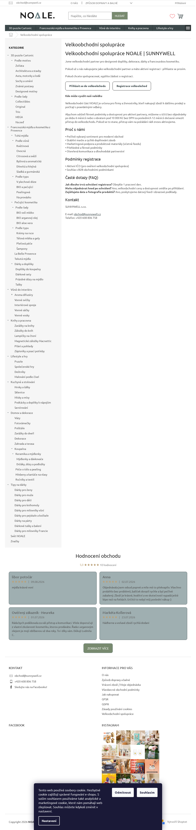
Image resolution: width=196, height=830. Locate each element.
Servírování (21, 407)
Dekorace (20, 438)
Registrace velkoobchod (132, 86)
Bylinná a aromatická (28, 161)
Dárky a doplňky (24, 264)
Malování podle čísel (27, 376)
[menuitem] (20, 28)
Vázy (17, 418)
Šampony (21, 248)
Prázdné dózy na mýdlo (29, 279)
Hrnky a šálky (22, 387)
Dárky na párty (23, 520)
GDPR (105, 704)
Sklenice (20, 392)
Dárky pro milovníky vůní (29, 510)
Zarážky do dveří (24, 433)
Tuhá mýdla (21, 135)
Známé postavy (25, 86)
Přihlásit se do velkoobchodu (87, 86)
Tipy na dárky (18, 484)
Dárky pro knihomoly (27, 505)
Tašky (19, 284)
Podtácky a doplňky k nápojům (33, 402)
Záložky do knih (24, 330)
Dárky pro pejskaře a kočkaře (32, 515)
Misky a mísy (22, 397)
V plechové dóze (26, 181)
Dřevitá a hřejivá (26, 166)
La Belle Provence (25, 253)
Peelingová (23, 192)
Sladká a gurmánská (28, 171)
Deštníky (20, 371)
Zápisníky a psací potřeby (30, 351)
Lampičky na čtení (25, 335)
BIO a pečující (24, 187)
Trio (18, 111)
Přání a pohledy (24, 346)
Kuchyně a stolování (23, 382)
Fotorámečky (22, 423)
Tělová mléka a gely (28, 238)
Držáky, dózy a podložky (30, 464)
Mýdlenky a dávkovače (29, 459)
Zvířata (20, 65)
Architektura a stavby (28, 70)
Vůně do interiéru (21, 289)
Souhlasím (147, 792)
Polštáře (20, 428)
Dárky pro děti (23, 500)
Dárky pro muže (24, 495)
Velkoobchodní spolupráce (118, 713)
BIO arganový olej (27, 217)
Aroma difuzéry (24, 294)
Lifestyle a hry (19, 356)
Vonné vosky (22, 315)
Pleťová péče (24, 243)
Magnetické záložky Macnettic (33, 341)
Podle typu (22, 176)
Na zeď (20, 122)
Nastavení (49, 821)
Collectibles (23, 101)
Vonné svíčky (22, 300)
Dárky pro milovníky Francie (31, 530)
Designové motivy (26, 91)
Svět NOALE (18, 536)
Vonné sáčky (22, 310)
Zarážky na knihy (24, 325)
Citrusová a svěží (26, 156)
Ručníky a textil (25, 479)
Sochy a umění (24, 81)
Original (20, 106)
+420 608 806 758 (25, 681)
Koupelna (20, 448)
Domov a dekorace (22, 412)
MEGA (19, 117)
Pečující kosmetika (26, 202)
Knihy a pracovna (21, 320)
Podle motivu (23, 60)
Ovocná (21, 151)
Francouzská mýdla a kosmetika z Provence (30, 128)
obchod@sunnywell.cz (28, 675)
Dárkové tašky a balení (28, 525)
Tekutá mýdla (23, 258)
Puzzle (19, 361)
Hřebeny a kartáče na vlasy (31, 474)
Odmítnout (123, 792)
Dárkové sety (23, 274)
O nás (74, 3)
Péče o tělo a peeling (28, 469)
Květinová (22, 146)
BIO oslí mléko (25, 212)
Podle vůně (22, 140)
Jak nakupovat (110, 694)
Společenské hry (24, 366)
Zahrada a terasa (24, 443)
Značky (15, 541)
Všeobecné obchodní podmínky (121, 689)
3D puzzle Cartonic (22, 55)
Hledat (120, 15)
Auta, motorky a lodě (28, 75)
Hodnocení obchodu (98, 556)
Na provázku (23, 197)
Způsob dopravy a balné (102, 3)
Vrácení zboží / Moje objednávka (121, 684)
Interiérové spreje (25, 305)
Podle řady (21, 96)
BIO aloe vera (24, 223)
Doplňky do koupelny (28, 269)
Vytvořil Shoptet (177, 821)
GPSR (105, 699)
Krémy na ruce (25, 233)
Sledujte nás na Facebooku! (31, 687)
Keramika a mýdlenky (28, 453)
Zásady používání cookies (117, 709)
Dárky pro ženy (23, 489)
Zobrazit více (98, 648)
